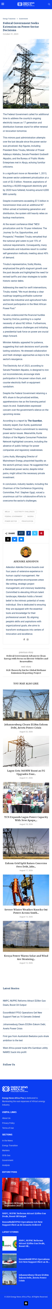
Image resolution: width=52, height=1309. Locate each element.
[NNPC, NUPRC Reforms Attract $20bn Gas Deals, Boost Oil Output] (9, 1243)
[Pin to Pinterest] (41, 533)
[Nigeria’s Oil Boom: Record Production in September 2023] (26, 1193)
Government (7, 1160)
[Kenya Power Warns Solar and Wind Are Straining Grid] (26, 936)
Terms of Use (8, 1128)
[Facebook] (26, 1303)
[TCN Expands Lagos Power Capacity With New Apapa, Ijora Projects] (26, 797)
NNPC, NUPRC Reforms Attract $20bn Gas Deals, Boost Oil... (32, 1243)
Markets (6, 1150)
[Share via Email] (21, 539)
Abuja (7, 512)
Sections (7, 1135)
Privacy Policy (8, 1123)
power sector (11, 521)
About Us (6, 1118)
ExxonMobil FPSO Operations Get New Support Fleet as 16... (34, 1260)
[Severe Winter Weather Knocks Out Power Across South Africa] (26, 890)
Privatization (27, 521)
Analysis (6, 1165)
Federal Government (14, 516)
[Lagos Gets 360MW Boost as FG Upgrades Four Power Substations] (26, 751)
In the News (7, 1141)
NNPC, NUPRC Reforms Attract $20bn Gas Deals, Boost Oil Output (24, 1215)
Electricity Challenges (25, 512)
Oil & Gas (6, 1155)
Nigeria (30, 516)
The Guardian (35, 420)
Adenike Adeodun (26, 561)
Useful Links (9, 1112)
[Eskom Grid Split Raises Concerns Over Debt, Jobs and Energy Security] (26, 843)
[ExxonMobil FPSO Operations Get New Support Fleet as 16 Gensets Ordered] (9, 1261)
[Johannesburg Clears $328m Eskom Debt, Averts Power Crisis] (26, 704)
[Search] (49, 4)
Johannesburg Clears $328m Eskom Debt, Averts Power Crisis (34, 1278)
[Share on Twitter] (35, 533)
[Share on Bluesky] (14, 539)
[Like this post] (22, 533)
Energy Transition (10, 1145)
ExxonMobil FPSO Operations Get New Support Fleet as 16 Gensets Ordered (22, 1223)
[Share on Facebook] (28, 533)
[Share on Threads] (8, 539)
